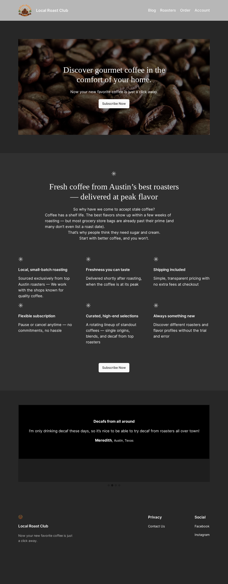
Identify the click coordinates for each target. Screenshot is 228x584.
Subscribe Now (114, 103)
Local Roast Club (52, 10)
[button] (108, 485)
